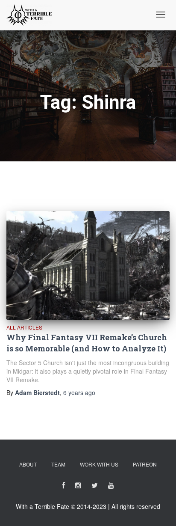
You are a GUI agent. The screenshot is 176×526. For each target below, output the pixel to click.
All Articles (24, 327)
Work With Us (99, 464)
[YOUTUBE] (111, 487)
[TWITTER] (94, 487)
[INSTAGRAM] (78, 487)
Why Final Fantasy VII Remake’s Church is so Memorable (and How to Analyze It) (86, 342)
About (28, 464)
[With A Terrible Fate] (29, 15)
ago (79, 392)
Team (58, 464)
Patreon (145, 464)
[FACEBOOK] (63, 487)
